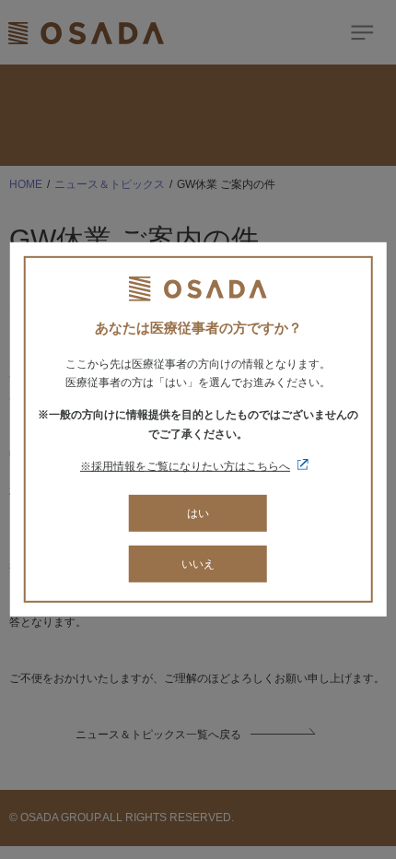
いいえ (198, 564)
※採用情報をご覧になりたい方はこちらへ (185, 466)
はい (198, 512)
